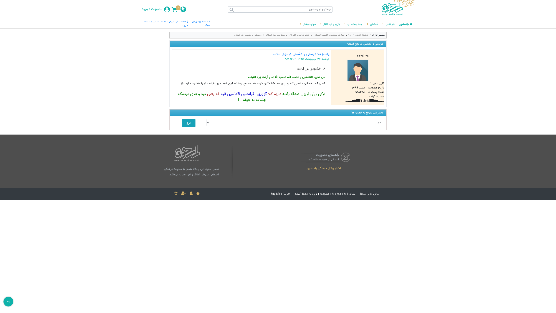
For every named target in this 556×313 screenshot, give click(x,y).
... (350, 34)
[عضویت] (184, 194)
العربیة (286, 194)
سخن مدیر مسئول (369, 194)
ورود (145, 9)
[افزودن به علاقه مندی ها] (176, 194)
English (275, 194)
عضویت (156, 9)
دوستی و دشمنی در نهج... (247, 34)
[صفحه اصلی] (198, 194)
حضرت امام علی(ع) (299, 34)
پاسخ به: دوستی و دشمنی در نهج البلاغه (301, 54)
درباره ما (336, 194)
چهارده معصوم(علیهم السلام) (329, 34)
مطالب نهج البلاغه (275, 34)
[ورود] (191, 194)
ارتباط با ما (350, 194)
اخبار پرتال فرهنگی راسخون (323, 168)
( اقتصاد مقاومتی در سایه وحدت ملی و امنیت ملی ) (166, 24)
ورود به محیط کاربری (305, 194)
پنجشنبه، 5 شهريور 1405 (201, 24)
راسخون (404, 24)
